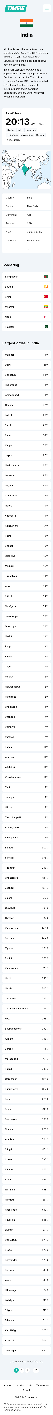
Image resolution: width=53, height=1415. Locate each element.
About (26, 1390)
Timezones (42, 1385)
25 (35, 1370)
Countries (19, 1385)
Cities (30, 1385)
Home (7, 1385)
